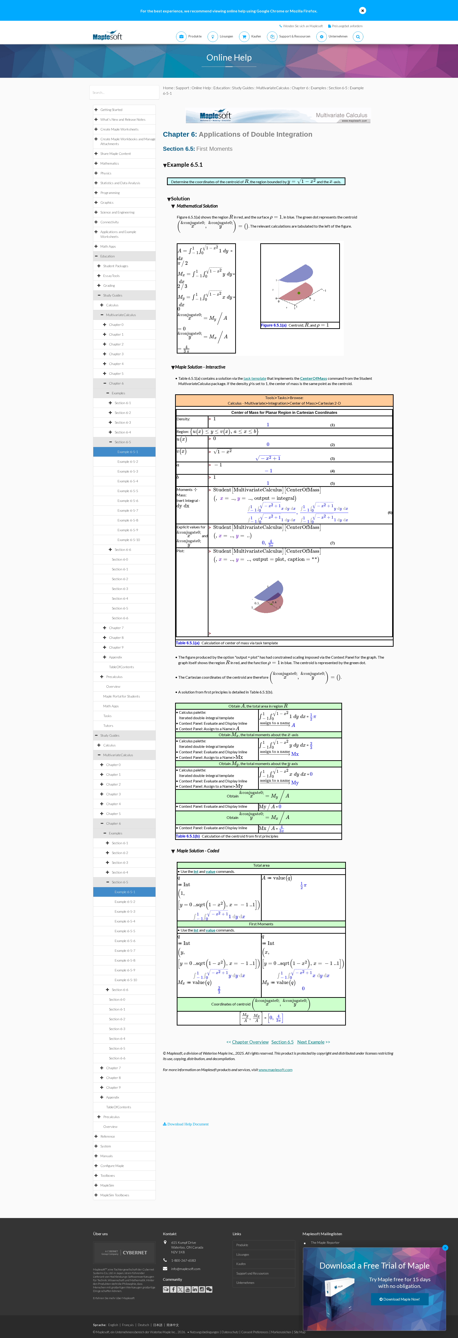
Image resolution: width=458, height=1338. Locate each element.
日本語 (157, 1325)
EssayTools (111, 276)
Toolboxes (107, 1175)
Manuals (106, 1156)
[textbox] (247, 181)
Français (128, 1325)
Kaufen (241, 1264)
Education (107, 256)
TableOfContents (121, 667)
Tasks (107, 716)
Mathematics (109, 163)
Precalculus (114, 677)
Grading (109, 285)
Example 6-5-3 (128, 471)
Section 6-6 (123, 549)
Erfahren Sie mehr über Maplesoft (114, 1298)
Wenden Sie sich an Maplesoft (303, 26)
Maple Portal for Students (121, 696)
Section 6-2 (123, 413)
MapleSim (107, 1185)
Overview (113, 686)
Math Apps (108, 246)
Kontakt (170, 1233)
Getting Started (111, 110)
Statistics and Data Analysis (120, 183)
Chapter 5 (116, 373)
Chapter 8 (116, 637)
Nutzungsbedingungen (204, 1332)
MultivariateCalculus (121, 315)
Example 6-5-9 (128, 530)
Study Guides (112, 295)
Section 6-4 (123, 432)
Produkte (242, 1245)
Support (182, 87)
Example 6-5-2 (128, 461)
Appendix (115, 657)
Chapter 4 (116, 364)
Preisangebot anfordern (347, 26)
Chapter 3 (116, 354)
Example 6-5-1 (128, 452)
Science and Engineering (117, 212)
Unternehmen (245, 1283)
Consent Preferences (255, 1332)
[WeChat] (209, 1289)
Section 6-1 (123, 403)
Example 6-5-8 (128, 520)
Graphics (107, 202)
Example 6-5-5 (128, 491)
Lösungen (242, 1254)
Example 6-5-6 (128, 501)
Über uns (100, 1233)
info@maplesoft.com (185, 1269)
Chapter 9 (116, 647)
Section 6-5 (123, 442)
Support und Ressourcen (252, 1273)
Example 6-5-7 (128, 510)
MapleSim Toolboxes (114, 1195)
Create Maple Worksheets (119, 129)
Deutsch (143, 1325)
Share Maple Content (115, 153)
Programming (110, 193)
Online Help (201, 87)
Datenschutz (230, 1332)
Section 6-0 (120, 559)
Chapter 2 (116, 344)
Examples (118, 393)
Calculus (112, 305)
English (113, 1325)
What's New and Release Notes (123, 119)
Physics (105, 173)
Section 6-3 (123, 422)
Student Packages (115, 266)
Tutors (108, 726)
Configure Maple (112, 1166)
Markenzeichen (281, 1332)
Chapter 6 (116, 383)
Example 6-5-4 (128, 481)
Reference (107, 1136)
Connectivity (109, 222)
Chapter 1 (116, 334)
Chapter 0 (116, 325)
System (105, 1146)
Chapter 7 (116, 628)
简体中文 (173, 1325)
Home (168, 87)
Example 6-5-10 (129, 540)
